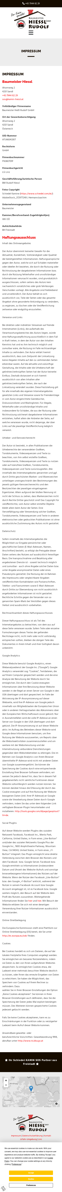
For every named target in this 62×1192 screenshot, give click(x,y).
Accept (31, 1173)
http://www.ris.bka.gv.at (30, 1041)
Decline (31, 1179)
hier (30, 901)
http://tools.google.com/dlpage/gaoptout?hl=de (30, 813)
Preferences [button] (16, 1164)
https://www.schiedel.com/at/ (36, 194)
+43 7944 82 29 (32, 3)
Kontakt (47, 1136)
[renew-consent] (3, 1188)
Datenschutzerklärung (32, 1136)
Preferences (31, 1185)
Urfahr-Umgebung (28, 1139)
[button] (31, 33)
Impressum (16, 1136)
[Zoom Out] (6, 1085)
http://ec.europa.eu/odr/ (15, 936)
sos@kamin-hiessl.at (12, 99)
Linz (40, 1139)
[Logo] (31, 19)
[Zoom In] (6, 1080)
